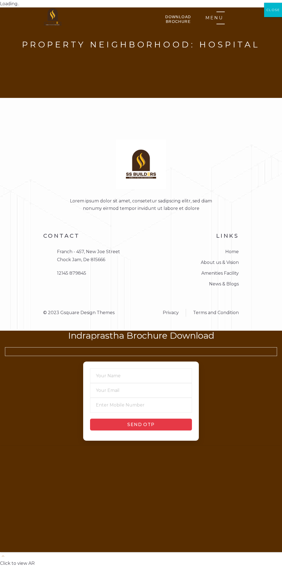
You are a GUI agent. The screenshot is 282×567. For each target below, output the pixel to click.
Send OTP (140, 424)
